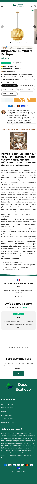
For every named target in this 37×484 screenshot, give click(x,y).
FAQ (18, 374)
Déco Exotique (21, 471)
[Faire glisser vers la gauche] (2, 26)
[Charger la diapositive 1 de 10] (27, 43)
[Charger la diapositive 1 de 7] (21, 43)
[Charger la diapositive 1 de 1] (10, 43)
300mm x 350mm (26, 86)
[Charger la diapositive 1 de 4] (16, 43)
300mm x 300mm (9, 86)
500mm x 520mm (9, 94)
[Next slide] (24, 296)
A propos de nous (7, 419)
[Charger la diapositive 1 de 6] (19, 43)
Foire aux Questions (8, 408)
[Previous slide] (12, 296)
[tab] (15, 296)
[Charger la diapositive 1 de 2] (12, 43)
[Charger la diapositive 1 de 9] (25, 43)
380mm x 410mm (26, 90)
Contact (4, 411)
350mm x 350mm (9, 90)
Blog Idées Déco (7, 415)
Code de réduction (8, 422)
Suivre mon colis (7, 404)
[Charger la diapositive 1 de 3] (14, 43)
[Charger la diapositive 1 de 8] (23, 43)
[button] (2, 6)
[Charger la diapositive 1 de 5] (18, 43)
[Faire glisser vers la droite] (34, 26)
